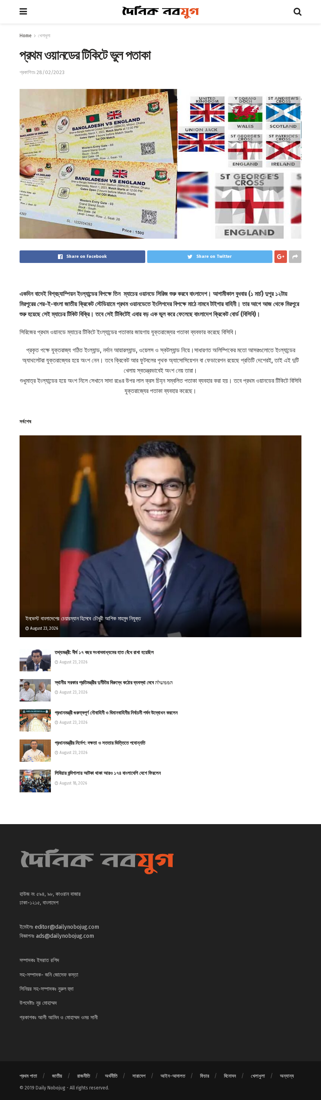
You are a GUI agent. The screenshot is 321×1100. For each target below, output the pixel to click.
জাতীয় (57, 1076)
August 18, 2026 (72, 783)
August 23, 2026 (43, 628)
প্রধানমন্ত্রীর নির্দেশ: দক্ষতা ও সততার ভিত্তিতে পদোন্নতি (100, 743)
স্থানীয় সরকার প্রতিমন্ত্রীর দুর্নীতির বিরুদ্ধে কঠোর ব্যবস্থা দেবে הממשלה (114, 682)
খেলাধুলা (44, 35)
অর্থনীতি (111, 1076)
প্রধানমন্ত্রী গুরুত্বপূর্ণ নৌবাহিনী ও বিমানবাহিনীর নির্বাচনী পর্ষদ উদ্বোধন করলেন (116, 713)
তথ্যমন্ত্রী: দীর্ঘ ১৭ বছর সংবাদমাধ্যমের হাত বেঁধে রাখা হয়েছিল (104, 652)
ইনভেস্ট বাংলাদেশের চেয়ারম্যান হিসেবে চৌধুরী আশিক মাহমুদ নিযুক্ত (83, 618)
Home (26, 35)
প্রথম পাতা (28, 1076)
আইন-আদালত (172, 1076)
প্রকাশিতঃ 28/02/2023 (42, 72)
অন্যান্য (287, 1076)
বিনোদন (230, 1076)
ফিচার (204, 1076)
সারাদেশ (139, 1076)
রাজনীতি (83, 1076)
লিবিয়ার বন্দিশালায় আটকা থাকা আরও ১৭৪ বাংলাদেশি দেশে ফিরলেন (108, 773)
